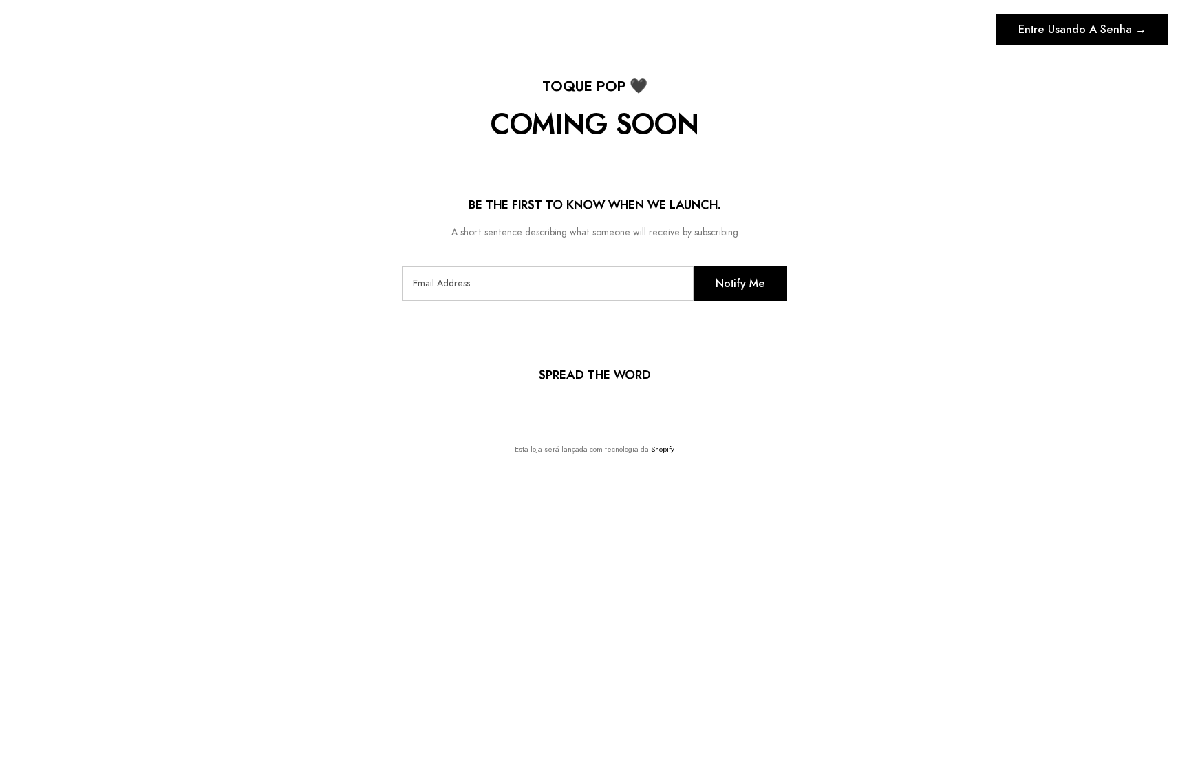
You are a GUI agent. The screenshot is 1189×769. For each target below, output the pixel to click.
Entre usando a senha (1082, 29)
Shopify (662, 449)
